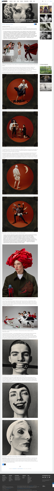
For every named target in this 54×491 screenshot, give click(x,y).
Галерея (31, 1)
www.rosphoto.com (47, 480)
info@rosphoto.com (8, 488)
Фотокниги (29, 481)
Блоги (28, 482)
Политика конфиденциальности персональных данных (23, 488)
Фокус (15, 1)
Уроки (18, 1)
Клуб (34, 1)
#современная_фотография (9, 24)
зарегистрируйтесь (20, 468)
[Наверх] (53, 488)
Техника (21, 1)
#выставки (3, 24)
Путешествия (26, 1)
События (10, 1)
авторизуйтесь (15, 468)
